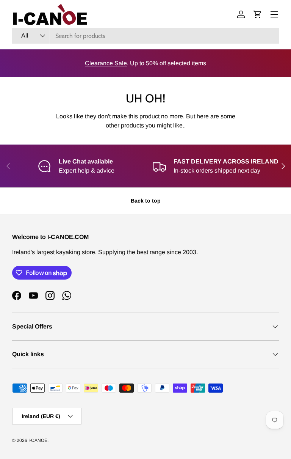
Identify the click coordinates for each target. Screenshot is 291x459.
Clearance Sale (106, 63)
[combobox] (145, 36)
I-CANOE (37, 440)
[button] (257, 14)
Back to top (146, 201)
